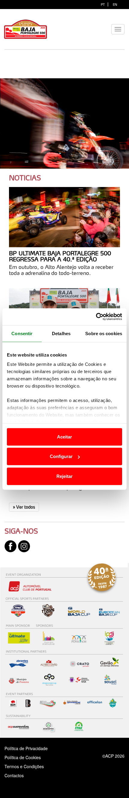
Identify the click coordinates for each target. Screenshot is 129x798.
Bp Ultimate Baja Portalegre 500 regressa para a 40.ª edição (60, 256)
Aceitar (64, 436)
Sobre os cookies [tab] (103, 333)
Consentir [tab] (21, 333)
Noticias (25, 178)
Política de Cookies (22, 757)
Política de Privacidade (26, 748)
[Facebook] (10, 546)
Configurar (61, 456)
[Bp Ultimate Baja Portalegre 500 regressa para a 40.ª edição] (64, 217)
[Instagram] (24, 546)
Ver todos (24, 507)
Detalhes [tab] (61, 333)
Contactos (20, 775)
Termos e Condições (24, 766)
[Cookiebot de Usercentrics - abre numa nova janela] (96, 317)
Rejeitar (64, 475)
